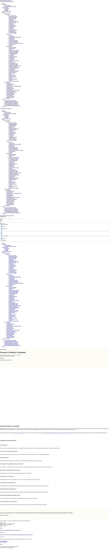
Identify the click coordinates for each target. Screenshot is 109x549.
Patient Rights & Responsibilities (18, 534)
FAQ (20, 530)
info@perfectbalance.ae (4, 541)
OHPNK (11, 547)
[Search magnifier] (1, 220)
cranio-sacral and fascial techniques (17, 432)
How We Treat (12, 530)
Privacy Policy (2, 534)
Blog (31, 534)
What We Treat (6, 530)
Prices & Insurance (27, 534)
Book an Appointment (4, 515)
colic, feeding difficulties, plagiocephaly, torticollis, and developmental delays (57, 432)
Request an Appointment (9, 1)
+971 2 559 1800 (3, 542)
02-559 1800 (2, 1)
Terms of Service (8, 534)
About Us (2, 530)
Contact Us (2, 358)
